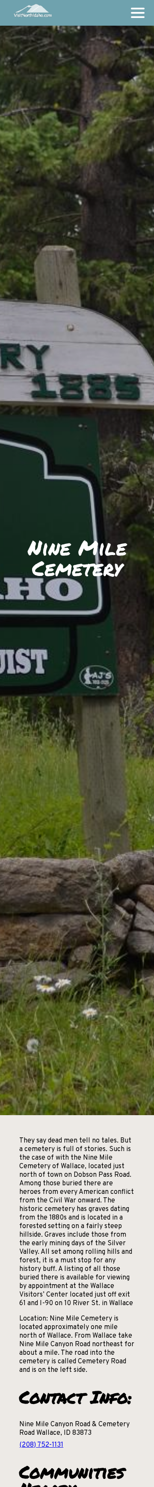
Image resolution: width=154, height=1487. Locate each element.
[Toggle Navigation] (137, 13)
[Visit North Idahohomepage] (32, 13)
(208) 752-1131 (41, 1445)
